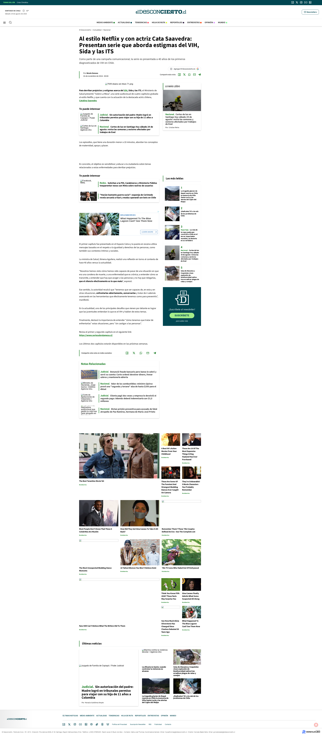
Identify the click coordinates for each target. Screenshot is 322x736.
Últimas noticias (70, 716)
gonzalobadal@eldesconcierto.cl (224, 732)
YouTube (80, 724)
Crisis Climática (22, 2)
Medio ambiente (105, 22)
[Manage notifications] (316, 725)
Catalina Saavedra (88, 100)
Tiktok (97, 724)
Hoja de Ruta (158, 22)
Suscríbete (182, 315)
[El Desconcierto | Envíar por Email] (194, 74)
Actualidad (124, 22)
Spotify (91, 724)
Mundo (221, 22)
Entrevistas (193, 22)
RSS (150, 724)
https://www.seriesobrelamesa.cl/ (96, 335)
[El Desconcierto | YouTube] (305, 2)
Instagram (75, 724)
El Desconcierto (85, 30)
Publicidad (158, 724)
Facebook (64, 724)
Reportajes (176, 22)
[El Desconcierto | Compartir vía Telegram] (199, 74)
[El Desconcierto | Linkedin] (310, 2)
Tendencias (141, 22)
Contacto (168, 724)
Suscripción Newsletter (138, 724)
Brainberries (128, 215)
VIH (125, 90)
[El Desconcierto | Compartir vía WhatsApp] (189, 74)
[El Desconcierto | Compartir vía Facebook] (179, 74)
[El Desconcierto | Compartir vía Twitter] (184, 74)
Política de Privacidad (119, 724)
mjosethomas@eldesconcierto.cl (176, 732)
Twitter (69, 724)
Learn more (147, 232)
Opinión (209, 22)
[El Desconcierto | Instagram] (301, 2)
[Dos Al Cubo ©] (311, 733)
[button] (310, 12)
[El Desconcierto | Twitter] (297, 2)
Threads (102, 724)
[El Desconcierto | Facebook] (292, 2)
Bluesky (108, 724)
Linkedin (86, 724)
